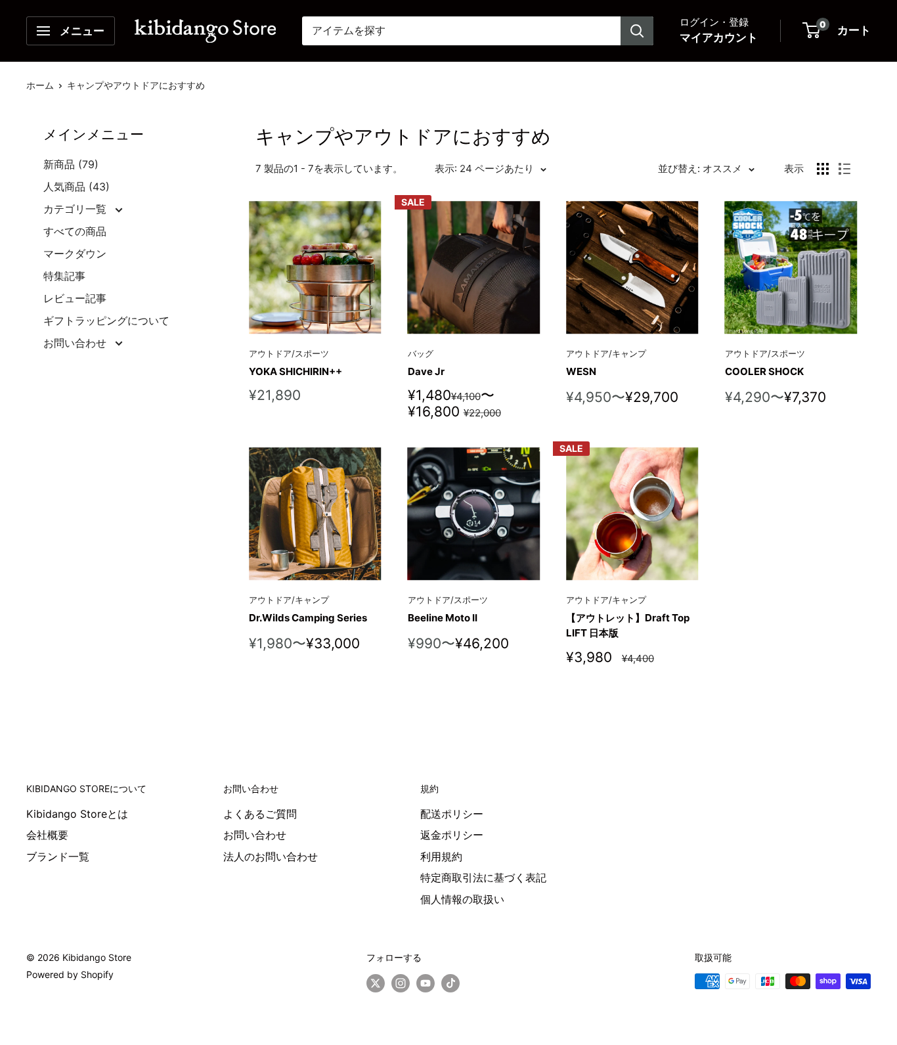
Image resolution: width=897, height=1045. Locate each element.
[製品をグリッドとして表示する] (823, 169)
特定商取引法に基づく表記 (483, 877)
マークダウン (74, 253)
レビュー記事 (74, 298)
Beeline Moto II (442, 617)
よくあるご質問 (260, 813)
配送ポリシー (451, 813)
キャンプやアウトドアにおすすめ (136, 85)
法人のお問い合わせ (270, 856)
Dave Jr (426, 371)
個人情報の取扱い (462, 899)
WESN (581, 371)
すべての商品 (74, 231)
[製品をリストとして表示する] (844, 169)
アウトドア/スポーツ (289, 353)
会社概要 (47, 834)
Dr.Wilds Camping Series (308, 617)
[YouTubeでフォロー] (425, 982)
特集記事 (64, 275)
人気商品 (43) (76, 186)
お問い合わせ (76, 342)
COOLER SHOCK (764, 371)
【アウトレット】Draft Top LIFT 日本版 (627, 625)
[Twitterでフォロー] (375, 982)
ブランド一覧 (57, 856)
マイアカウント (719, 37)
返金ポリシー (451, 834)
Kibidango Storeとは (77, 813)
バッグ (420, 353)
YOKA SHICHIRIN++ (295, 371)
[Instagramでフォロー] (400, 982)
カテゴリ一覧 (76, 208)
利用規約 (441, 856)
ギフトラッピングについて (106, 320)
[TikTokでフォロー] (450, 982)
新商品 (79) (70, 164)
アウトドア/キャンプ (606, 353)
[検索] (637, 30)
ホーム (40, 85)
